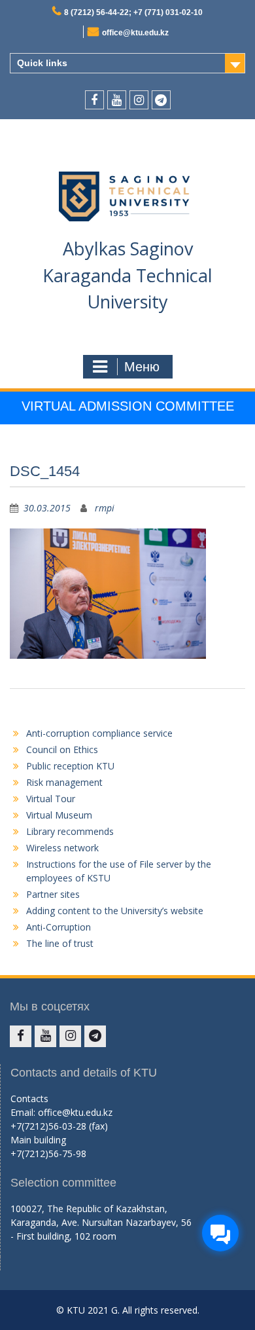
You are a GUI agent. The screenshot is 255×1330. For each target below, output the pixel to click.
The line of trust (60, 943)
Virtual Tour (50, 798)
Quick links (42, 63)
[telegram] (161, 99)
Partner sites (53, 894)
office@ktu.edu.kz (135, 32)
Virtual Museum (59, 815)
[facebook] (94, 99)
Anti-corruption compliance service (99, 733)
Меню (142, 367)
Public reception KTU (70, 766)
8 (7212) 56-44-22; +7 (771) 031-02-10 (133, 12)
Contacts (29, 1098)
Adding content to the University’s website (114, 910)
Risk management (64, 782)
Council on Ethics (62, 749)
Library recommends (70, 831)
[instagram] (138, 99)
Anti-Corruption (58, 927)
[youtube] (116, 99)
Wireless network (62, 847)
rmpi (104, 508)
